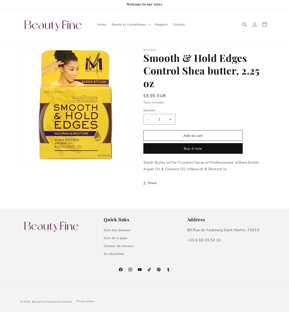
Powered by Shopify (59, 301)
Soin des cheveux (117, 230)
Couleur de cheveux (119, 246)
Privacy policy (85, 301)
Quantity (149, 110)
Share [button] (152, 183)
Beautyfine (39, 301)
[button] (130, 24)
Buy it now (193, 148)
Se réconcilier (114, 254)
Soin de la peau (115, 238)
